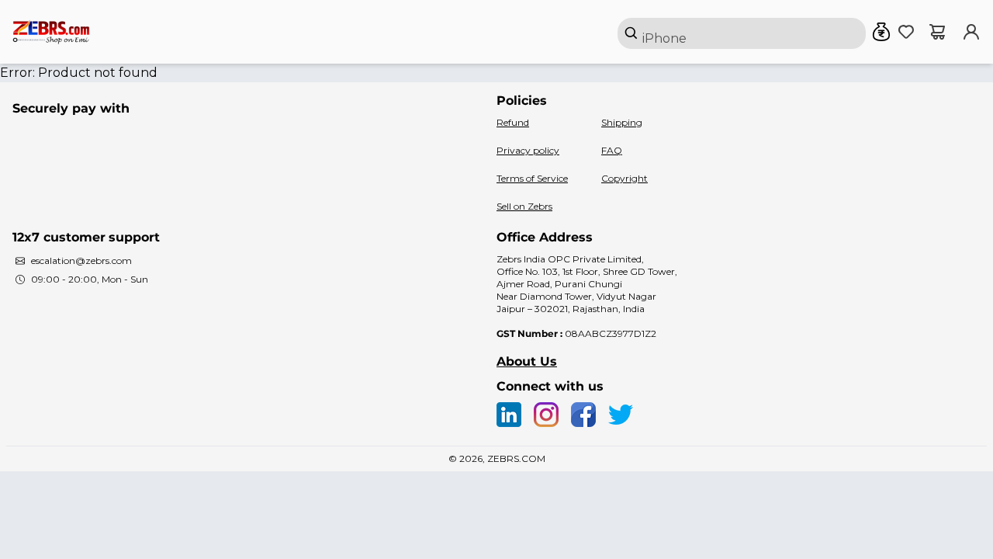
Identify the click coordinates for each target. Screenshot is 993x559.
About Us (526, 361)
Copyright (624, 178)
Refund (512, 122)
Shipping (621, 122)
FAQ (611, 150)
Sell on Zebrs (524, 206)
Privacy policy (527, 150)
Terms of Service (532, 178)
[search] (742, 33)
